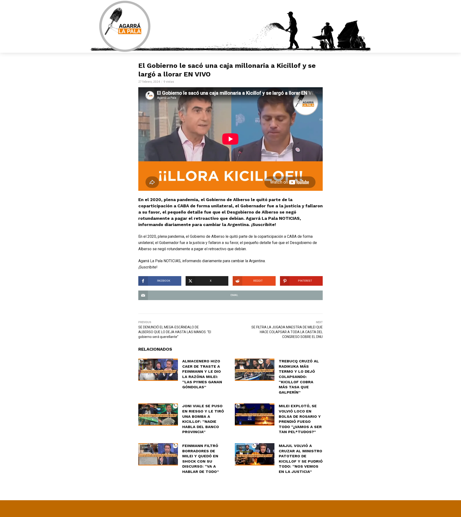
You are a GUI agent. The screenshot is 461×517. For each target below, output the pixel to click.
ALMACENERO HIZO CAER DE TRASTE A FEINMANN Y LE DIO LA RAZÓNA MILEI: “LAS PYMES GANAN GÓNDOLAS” (202, 374)
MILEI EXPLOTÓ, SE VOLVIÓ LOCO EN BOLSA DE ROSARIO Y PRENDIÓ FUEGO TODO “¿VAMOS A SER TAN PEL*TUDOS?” (300, 419)
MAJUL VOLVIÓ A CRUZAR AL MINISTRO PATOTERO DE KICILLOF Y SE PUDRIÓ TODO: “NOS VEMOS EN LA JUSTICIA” (301, 458)
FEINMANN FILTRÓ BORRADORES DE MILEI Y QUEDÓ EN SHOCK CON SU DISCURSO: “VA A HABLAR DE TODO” (200, 458)
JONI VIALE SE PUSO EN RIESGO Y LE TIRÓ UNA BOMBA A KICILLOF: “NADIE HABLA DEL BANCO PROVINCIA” (203, 419)
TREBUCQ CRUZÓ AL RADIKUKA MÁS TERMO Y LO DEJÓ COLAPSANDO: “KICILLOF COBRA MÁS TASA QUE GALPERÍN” (299, 377)
